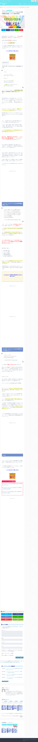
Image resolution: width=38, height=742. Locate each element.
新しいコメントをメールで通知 (7, 653)
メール (2, 642)
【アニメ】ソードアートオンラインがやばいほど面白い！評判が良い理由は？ (12, 716)
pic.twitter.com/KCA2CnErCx (9, 81)
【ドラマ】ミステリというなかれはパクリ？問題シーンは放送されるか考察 (14, 672)
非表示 (7, 62)
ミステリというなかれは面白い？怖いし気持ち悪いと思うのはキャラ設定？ (14, 675)
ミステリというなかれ (6, 666)
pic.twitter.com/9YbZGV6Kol (9, 357)
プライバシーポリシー (30, 4)
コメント (3, 630)
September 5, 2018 (17, 219)
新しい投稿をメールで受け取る (7, 655)
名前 (2, 638)
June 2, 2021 (11, 85)
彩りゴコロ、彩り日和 (3, 4)
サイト (2, 646)
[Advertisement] (12, 179)
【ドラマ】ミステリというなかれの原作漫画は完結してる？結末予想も (14, 678)
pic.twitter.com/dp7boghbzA (8, 217)
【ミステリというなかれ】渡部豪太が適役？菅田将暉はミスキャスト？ (14, 669)
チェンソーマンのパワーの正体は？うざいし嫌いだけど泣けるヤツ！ (12, 713)
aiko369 (7, 689)
